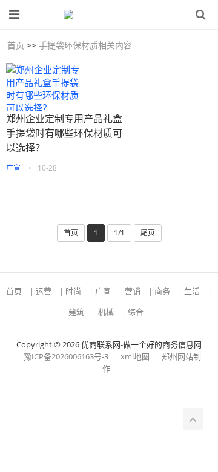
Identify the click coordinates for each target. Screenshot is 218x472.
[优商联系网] (103, 14)
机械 (106, 311)
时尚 (73, 291)
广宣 (13, 168)
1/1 (119, 233)
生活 (192, 291)
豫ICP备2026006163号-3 (66, 356)
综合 (136, 311)
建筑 (76, 311)
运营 (43, 291)
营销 (132, 291)
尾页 (147, 233)
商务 (162, 291)
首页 (15, 45)
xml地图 (135, 356)
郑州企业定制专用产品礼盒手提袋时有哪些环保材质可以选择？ (64, 133)
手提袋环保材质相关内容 (85, 45)
